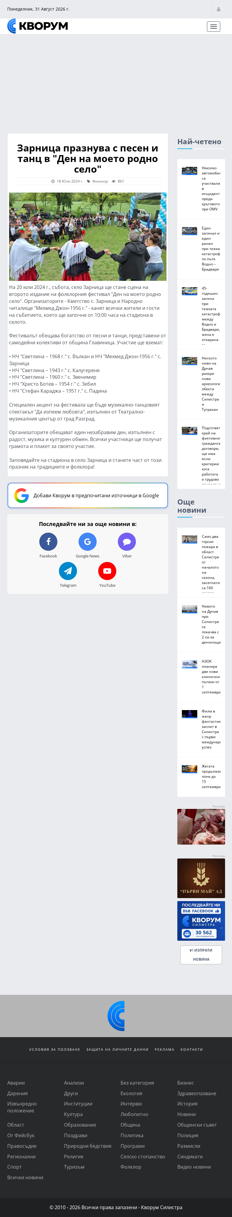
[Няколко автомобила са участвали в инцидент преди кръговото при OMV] (189, 171)
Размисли (188, 1146)
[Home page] (37, 26)
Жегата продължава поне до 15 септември (213, 776)
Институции (78, 1103)
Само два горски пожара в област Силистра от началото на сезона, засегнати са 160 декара (211, 564)
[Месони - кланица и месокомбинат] (201, 842)
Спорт (14, 1166)
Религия (73, 1156)
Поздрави (75, 1135)
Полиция (187, 1135)
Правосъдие (22, 1146)
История (187, 1103)
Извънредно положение (22, 1107)
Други (71, 1093)
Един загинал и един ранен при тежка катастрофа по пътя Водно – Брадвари (212, 248)
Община (130, 1124)
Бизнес (185, 1082)
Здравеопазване (196, 1093)
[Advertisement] (116, 80)
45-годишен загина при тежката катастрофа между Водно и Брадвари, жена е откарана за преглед (212, 319)
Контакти (192, 1049)
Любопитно (134, 1114)
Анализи (74, 1082)
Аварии (16, 1082)
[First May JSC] (201, 878)
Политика (132, 1135)
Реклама (165, 1049)
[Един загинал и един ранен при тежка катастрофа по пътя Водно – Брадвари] (189, 231)
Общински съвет (197, 1124)
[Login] (218, 9)
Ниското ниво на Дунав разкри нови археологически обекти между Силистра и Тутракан (216, 383)
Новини (186, 1114)
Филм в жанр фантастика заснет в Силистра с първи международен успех (215, 729)
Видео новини (194, 1166)
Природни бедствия (87, 1146)
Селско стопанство (143, 1156)
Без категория (137, 1082)
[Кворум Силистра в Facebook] (201, 921)
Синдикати (190, 1156)
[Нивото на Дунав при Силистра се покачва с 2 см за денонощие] (189, 609)
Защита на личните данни (117, 1049)
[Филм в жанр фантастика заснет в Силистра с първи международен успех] (189, 714)
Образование (80, 1124)
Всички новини (25, 1177)
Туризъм (74, 1166)
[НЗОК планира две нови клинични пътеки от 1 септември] (189, 664)
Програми (133, 1146)
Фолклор (100, 181)
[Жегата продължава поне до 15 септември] (189, 769)
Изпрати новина (202, 955)
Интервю (131, 1103)
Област (15, 1124)
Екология (131, 1093)
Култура (73, 1114)
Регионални (21, 1156)
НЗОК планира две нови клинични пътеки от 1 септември (211, 676)
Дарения (17, 1093)
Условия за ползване (54, 1049)
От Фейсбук (20, 1135)
